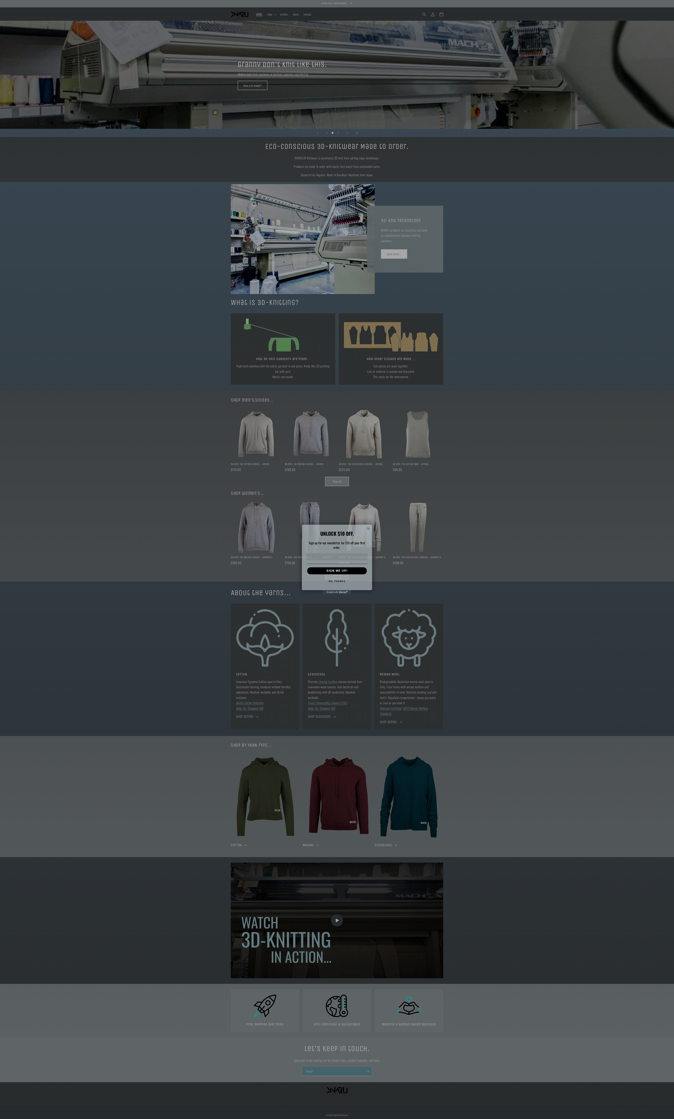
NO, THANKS (337, 581)
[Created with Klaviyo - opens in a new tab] (337, 592)
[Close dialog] (368, 528)
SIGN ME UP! (337, 570)
